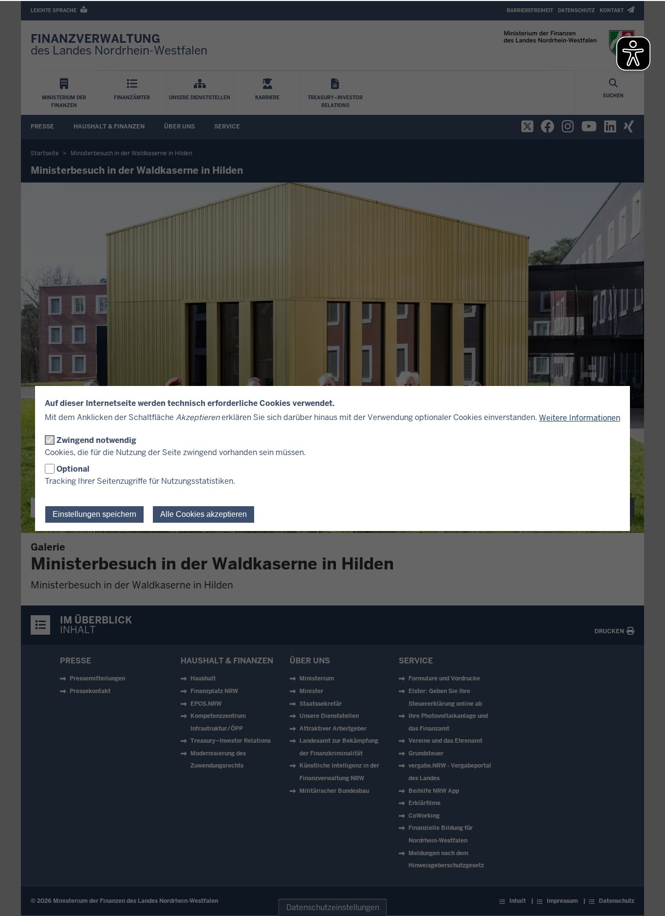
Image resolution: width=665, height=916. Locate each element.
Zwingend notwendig (96, 440)
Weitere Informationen (579, 418)
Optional (73, 469)
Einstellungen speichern (94, 514)
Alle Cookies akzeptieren (203, 514)
